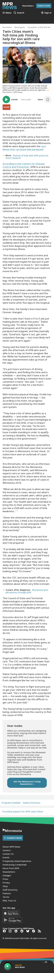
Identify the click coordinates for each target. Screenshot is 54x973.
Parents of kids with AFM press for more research (27, 156)
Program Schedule (11, 802)
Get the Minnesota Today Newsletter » (27, 782)
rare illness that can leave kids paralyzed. (24, 148)
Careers (7, 850)
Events (6, 857)
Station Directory (31, 802)
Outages (7, 875)
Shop (5, 886)
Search (20, 12)
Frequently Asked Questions (17, 861)
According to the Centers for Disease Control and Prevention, (24, 165)
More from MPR (11, 868)
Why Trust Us (9, 900)
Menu (8, 12)
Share (6, 107)
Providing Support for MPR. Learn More (22, 811)
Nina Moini (7, 27)
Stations (7, 893)
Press (5, 879)
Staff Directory (10, 889)
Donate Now (43, 5)
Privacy (6, 882)
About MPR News (11, 846)
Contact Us (8, 853)
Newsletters (9, 871)
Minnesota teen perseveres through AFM (26, 591)
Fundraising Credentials (15, 864)
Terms (6, 896)
